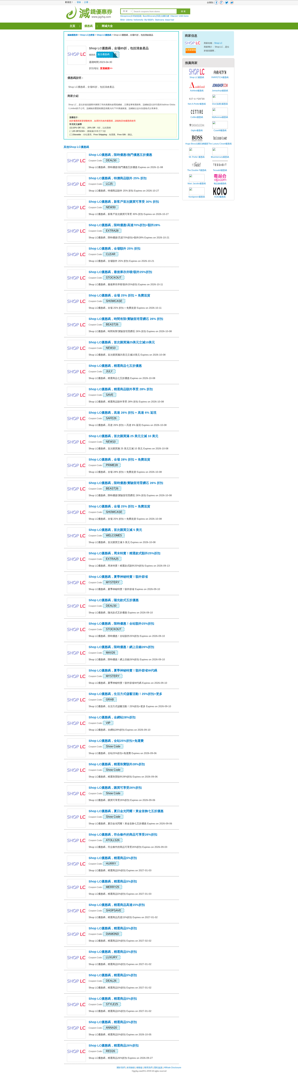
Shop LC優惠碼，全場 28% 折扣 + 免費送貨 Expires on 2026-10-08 (125, 472)
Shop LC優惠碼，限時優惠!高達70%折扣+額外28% (124, 225)
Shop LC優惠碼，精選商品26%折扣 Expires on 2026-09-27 (121, 1058)
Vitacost (174, 16)
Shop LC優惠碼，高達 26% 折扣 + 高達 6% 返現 (122, 412)
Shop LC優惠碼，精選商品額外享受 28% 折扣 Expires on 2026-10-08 (126, 401)
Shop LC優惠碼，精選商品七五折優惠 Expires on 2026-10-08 (122, 378)
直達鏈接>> (106, 68)
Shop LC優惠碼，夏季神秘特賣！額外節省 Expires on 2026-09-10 (124, 589)
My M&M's (149, 20)
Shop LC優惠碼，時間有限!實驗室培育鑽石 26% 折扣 (126, 319)
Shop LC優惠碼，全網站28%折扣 (112, 717)
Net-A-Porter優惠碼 (197, 104)
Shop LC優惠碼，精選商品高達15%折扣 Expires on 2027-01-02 (123, 917)
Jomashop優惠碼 (220, 90)
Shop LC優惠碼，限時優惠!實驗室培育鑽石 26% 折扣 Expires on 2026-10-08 (130, 495)
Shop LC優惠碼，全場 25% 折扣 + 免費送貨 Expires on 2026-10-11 (125, 307)
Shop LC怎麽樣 (87, 35)
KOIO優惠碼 (220, 197)
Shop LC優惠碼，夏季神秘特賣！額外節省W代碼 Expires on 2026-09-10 (128, 682)
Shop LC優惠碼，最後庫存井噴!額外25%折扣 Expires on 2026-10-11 (126, 284)
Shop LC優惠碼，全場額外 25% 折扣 (114, 248)
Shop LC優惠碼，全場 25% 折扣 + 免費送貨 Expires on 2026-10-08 (125, 518)
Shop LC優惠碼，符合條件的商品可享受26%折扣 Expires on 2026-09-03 (128, 847)
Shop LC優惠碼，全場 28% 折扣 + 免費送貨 (119, 459)
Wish (122, 20)
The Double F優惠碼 (196, 170)
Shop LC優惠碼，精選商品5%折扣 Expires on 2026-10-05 (120, 1034)
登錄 (79, 2)
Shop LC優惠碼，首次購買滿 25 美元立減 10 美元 (123, 436)
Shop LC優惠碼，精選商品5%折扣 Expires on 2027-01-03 (120, 870)
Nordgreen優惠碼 (196, 197)
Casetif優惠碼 (220, 130)
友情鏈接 (131, 1067)
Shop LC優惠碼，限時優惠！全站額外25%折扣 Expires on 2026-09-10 (127, 636)
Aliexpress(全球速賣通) (131, 16)
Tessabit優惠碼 (220, 170)
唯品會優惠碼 (220, 183)
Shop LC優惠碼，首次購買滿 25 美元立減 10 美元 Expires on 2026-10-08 (128, 448)
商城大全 (107, 25)
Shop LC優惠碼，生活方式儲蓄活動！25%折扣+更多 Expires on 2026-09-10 (130, 706)
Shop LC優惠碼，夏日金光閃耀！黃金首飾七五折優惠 (126, 811)
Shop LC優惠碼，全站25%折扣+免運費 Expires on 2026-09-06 (123, 753)
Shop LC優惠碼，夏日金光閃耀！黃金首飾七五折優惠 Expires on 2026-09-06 (130, 823)
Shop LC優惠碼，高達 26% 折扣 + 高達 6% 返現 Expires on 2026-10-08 (128, 425)
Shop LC (218, 43)
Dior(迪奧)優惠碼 (220, 104)
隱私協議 (158, 1067)
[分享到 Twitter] (227, 2)
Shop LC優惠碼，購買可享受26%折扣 (115, 787)
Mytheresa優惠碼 (220, 117)
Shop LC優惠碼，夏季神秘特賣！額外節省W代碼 (123, 670)
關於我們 (121, 1067)
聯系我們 (148, 1067)
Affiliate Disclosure (172, 1067)
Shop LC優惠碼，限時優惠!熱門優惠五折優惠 (120, 154)
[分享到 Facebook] (216, 2)
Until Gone (184, 16)
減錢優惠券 (72, 35)
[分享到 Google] (221, 2)
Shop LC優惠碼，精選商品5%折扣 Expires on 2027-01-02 (120, 964)
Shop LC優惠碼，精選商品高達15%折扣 (117, 905)
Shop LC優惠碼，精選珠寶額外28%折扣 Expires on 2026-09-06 (123, 776)
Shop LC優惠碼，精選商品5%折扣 (113, 858)
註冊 (86, 2)
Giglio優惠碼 (197, 130)
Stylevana (159, 20)
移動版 (139, 1067)
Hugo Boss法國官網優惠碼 (196, 146)
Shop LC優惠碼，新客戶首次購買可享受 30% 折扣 (124, 201)
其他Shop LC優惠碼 (76, 146)
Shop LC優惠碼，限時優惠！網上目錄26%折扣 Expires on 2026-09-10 (127, 659)
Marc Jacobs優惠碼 (197, 183)
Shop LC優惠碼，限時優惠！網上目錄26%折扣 (121, 647)
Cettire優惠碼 (197, 117)
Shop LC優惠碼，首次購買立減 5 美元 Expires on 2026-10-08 (122, 542)
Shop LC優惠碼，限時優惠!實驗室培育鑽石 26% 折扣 (126, 483)
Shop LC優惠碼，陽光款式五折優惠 (114, 600)
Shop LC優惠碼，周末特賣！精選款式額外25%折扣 (124, 553)
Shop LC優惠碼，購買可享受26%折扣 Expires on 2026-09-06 (122, 800)
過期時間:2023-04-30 (100, 62)
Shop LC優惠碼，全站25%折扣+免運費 (116, 740)
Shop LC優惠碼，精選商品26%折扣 (114, 1045)
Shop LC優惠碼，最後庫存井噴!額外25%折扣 (120, 272)
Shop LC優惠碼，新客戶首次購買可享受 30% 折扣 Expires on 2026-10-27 (129, 214)
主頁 (72, 25)
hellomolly (138, 20)
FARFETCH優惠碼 (220, 77)
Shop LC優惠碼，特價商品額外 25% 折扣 (118, 178)
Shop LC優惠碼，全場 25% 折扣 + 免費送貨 (119, 295)
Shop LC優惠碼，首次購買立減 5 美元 (115, 530)
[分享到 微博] (232, 2)
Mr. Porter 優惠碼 (197, 157)
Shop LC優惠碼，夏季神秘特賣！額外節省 (118, 576)
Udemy (129, 20)
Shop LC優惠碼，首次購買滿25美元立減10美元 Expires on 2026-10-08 (127, 354)
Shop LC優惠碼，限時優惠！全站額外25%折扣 (121, 623)
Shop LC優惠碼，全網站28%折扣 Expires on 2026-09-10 (119, 729)
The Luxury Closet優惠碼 (220, 144)
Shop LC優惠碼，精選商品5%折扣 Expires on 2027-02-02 (120, 940)
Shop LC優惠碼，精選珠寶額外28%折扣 (117, 764)
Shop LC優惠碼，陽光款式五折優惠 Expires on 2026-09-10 (121, 612)
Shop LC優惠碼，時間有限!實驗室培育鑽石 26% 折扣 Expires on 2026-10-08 (130, 331)
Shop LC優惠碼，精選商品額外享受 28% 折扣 (121, 389)
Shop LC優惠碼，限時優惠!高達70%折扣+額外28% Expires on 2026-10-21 (129, 237)
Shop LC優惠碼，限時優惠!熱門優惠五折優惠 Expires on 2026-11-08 (126, 167)
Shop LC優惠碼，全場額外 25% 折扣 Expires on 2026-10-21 (121, 261)
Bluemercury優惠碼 (220, 157)
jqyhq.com (137, 1071)
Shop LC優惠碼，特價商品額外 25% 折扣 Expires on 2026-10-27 (124, 190)
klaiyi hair (169, 20)
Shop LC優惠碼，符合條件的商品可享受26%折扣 (123, 834)
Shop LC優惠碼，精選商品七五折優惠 (115, 365)
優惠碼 (88, 25)
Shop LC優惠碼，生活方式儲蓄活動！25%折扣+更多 (125, 694)
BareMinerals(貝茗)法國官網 (156, 16)
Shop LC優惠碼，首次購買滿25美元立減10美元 (122, 342)
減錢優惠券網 (90, 12)
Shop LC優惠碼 (104, 35)
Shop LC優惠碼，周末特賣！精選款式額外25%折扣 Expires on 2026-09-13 (129, 565)
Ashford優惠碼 (196, 90)
